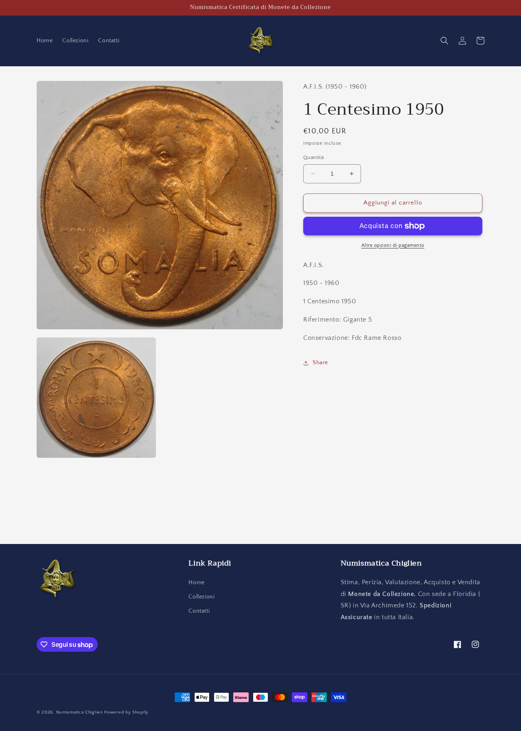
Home (196, 582)
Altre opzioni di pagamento (393, 245)
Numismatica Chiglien (79, 712)
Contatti (199, 611)
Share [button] (320, 362)
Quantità (313, 157)
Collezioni (201, 597)
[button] (444, 41)
